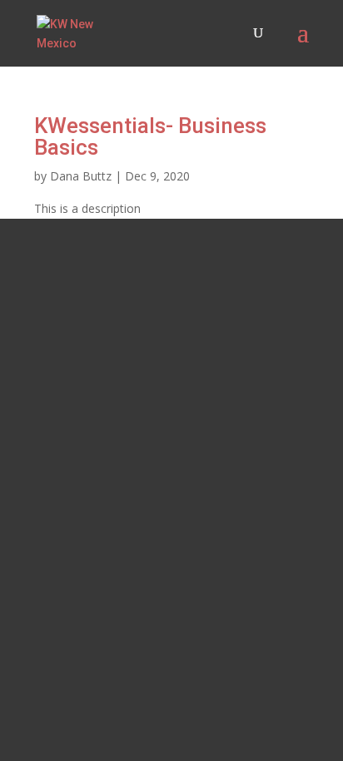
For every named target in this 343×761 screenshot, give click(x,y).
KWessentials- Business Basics (150, 136)
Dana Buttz (81, 176)
